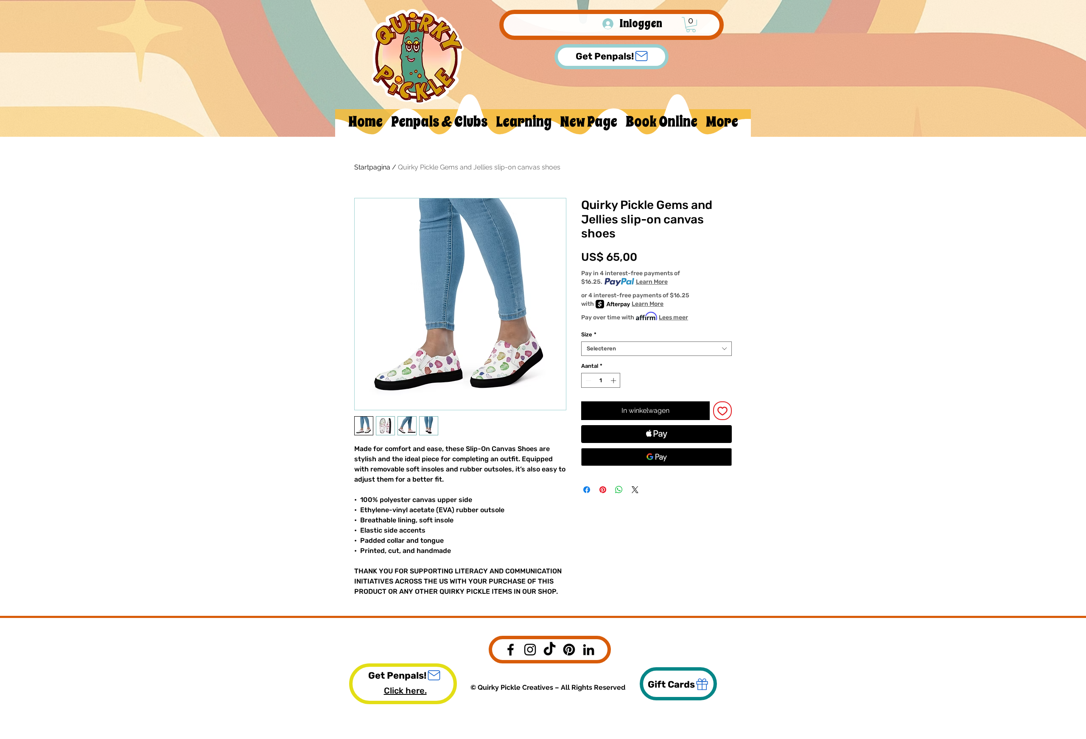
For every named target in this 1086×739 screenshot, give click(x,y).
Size (588, 334)
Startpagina (372, 167)
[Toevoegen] (722, 410)
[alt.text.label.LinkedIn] (588, 649)
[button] (691, 24)
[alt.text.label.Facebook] (510, 649)
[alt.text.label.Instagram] (530, 649)
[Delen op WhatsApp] (619, 490)
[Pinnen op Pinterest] (603, 490)
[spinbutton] (601, 380)
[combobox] (656, 348)
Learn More (652, 281)
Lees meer (673, 317)
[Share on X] (635, 490)
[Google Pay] (656, 457)
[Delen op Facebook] (587, 490)
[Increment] (614, 380)
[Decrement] (587, 380)
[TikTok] (549, 649)
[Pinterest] (569, 649)
